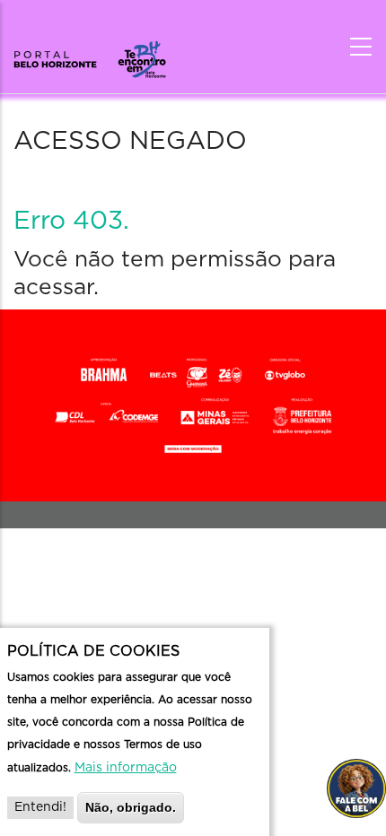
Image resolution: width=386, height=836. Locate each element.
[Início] (89, 53)
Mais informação (126, 768)
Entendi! (40, 807)
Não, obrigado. (130, 807)
